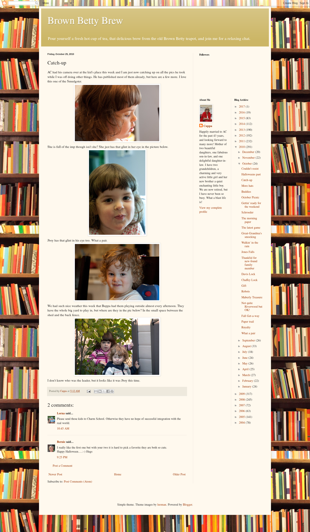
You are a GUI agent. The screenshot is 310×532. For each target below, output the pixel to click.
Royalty (246, 327)
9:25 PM (62, 457)
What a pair (248, 333)
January (247, 386)
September (249, 340)
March (246, 375)
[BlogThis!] (100, 391)
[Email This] (96, 391)
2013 (242, 130)
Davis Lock (248, 274)
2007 (242, 405)
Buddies (246, 192)
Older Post (179, 474)
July (245, 352)
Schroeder (247, 212)
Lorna (61, 413)
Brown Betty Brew (85, 20)
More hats (247, 186)
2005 (242, 417)
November (249, 158)
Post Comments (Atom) (78, 481)
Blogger (187, 504)
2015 (242, 118)
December (248, 152)
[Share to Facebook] (108, 391)
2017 (242, 106)
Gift (243, 286)
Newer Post (55, 474)
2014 (242, 124)
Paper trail (247, 321)
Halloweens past (251, 174)
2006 (242, 411)
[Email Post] (88, 391)
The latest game (250, 227)
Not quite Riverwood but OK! (251, 306)
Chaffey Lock (249, 280)
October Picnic (250, 197)
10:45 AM (63, 428)
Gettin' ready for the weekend (251, 205)
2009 (242, 394)
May (245, 363)
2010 (242, 147)
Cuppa (208, 126)
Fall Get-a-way (250, 316)
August (247, 346)
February (248, 381)
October (247, 163)
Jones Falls (247, 252)
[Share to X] (104, 391)
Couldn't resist (250, 168)
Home (117, 474)
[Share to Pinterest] (112, 391)
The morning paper (249, 220)
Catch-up (246, 180)
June (245, 358)
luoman (161, 504)
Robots (245, 291)
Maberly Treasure (251, 297)
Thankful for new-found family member (249, 263)
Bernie (61, 441)
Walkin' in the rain (249, 244)
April (245, 369)
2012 (242, 135)
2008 (242, 399)
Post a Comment (62, 466)
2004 (242, 422)
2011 (242, 141)
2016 (242, 112)
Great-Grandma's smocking (251, 235)
